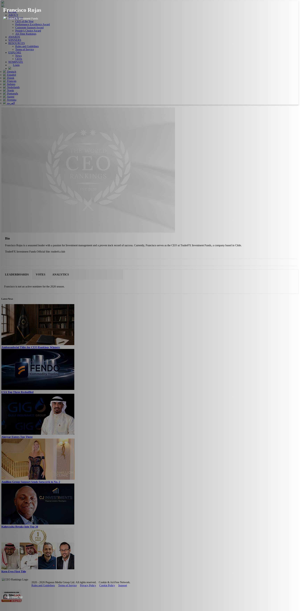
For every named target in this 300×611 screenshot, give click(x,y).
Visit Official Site (14, 597)
